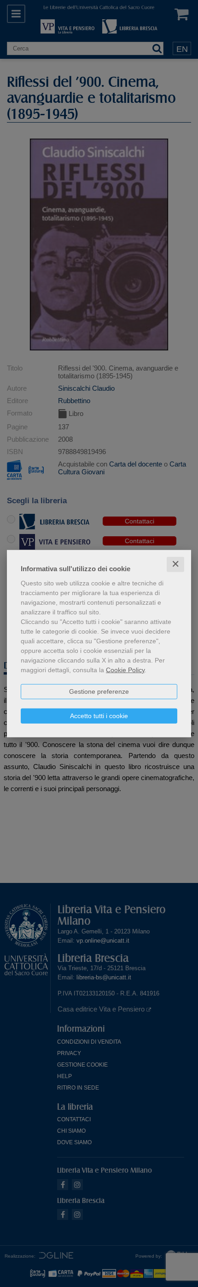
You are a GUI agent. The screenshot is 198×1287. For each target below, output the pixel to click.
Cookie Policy (125, 670)
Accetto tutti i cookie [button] (99, 715)
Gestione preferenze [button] (99, 691)
